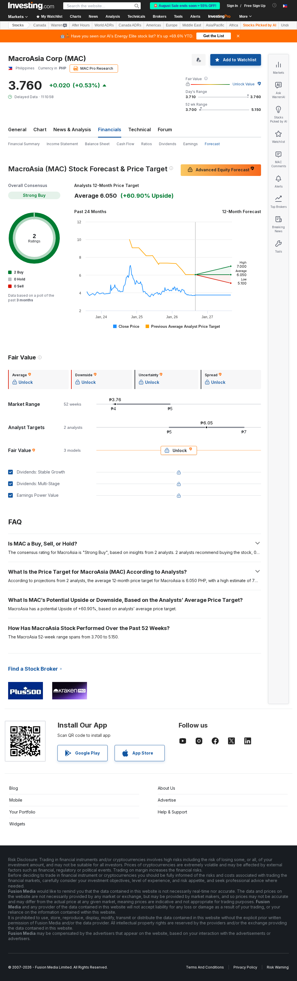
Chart (39, 129)
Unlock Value (244, 84)
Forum (165, 129)
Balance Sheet (97, 144)
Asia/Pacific (215, 25)
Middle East (191, 25)
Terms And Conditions (205, 967)
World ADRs (104, 25)
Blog (13, 788)
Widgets (17, 823)
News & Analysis (72, 129)
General (17, 129)
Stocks (18, 25)
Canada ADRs (130, 25)
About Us (166, 788)
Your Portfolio (22, 811)
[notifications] (274, 5)
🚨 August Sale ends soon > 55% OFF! (184, 6)
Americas (153, 25)
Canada (39, 25)
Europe (172, 25)
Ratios (146, 144)
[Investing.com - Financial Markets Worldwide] (31, 6)
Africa (233, 25)
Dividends (167, 144)
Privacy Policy (245, 967)
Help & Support (172, 811)
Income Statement (62, 144)
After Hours (81, 25)
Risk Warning (278, 967)
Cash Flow (125, 144)
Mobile (15, 800)
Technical (139, 129)
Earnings (190, 144)
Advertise (167, 800)
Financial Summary (24, 144)
